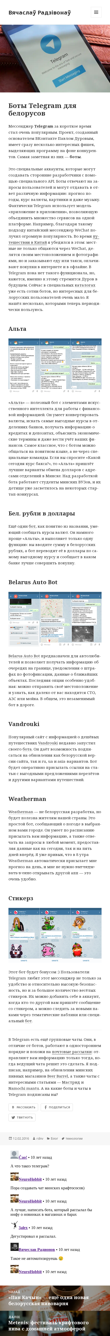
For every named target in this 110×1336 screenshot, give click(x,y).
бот (32, 526)
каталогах (85, 285)
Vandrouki (48, 742)
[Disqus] (55, 1212)
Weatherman (20, 811)
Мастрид (71, 1082)
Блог (54, 1138)
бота (27, 749)
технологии (74, 1138)
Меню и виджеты (96, 17)
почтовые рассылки (72, 1051)
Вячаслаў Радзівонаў (39, 12)
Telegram (43, 126)
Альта (16, 402)
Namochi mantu (23, 1088)
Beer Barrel (57, 1076)
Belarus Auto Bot (24, 655)
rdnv (40, 1138)
